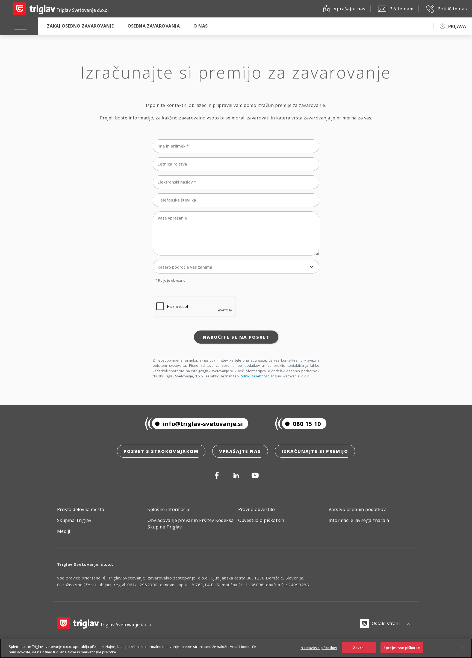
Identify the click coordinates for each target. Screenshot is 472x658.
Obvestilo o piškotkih (261, 520)
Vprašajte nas (240, 451)
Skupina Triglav (74, 520)
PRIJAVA (457, 26)
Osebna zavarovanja (154, 26)
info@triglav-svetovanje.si (203, 423)
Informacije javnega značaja (359, 520)
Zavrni (359, 647)
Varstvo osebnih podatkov (357, 509)
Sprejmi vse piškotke (402, 647)
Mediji (63, 531)
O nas (200, 26)
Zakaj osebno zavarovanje (80, 26)
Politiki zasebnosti (255, 376)
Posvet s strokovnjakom (161, 451)
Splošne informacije (169, 509)
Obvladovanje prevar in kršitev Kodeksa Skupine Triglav (191, 523)
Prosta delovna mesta (80, 509)
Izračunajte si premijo (315, 451)
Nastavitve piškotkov (318, 647)
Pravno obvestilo (256, 509)
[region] (236, 648)
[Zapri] (463, 648)
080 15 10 (307, 423)
